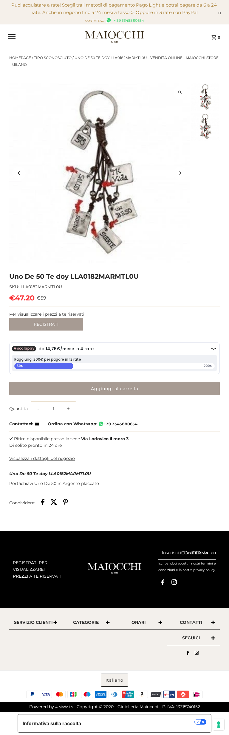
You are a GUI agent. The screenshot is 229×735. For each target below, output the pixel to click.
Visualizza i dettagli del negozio (42, 458)
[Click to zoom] (180, 92)
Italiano (114, 680)
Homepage (20, 57)
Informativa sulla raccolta (52, 723)
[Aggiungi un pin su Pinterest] (65, 503)
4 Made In (64, 707)
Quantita (18, 408)
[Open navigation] (44, 36)
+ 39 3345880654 (128, 20)
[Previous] (19, 173)
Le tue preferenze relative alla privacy (141, 722)
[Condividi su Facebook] (42, 503)
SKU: (14, 286)
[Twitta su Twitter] (53, 503)
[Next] (180, 173)
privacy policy (204, 570)
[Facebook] (162, 583)
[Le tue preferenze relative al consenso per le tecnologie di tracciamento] (218, 724)
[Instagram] (174, 583)
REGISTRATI (46, 324)
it (220, 13)
